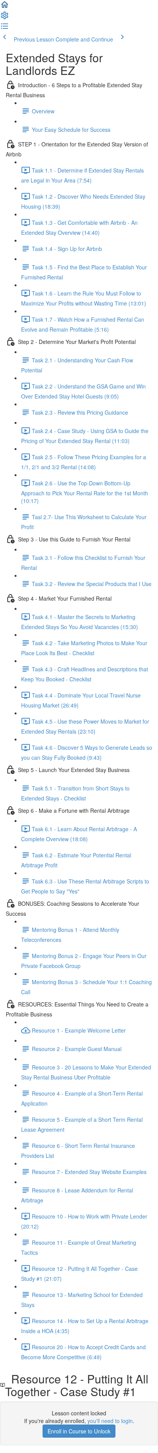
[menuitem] (4, 18)
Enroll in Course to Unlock (79, 1431)
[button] (4, 7)
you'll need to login (110, 1421)
